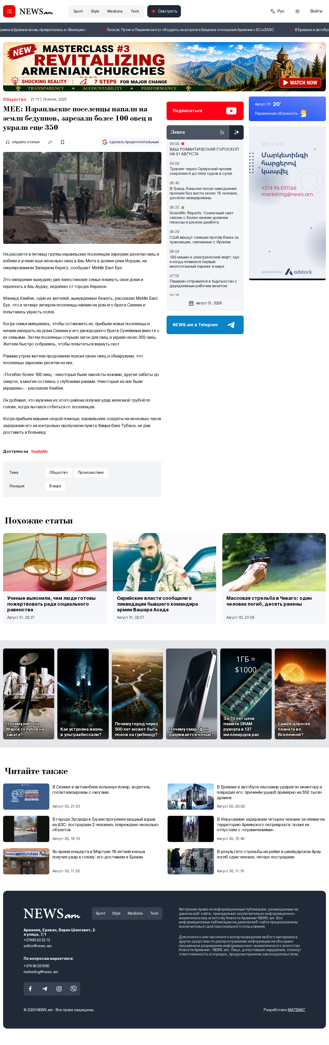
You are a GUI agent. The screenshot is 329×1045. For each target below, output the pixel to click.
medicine (115, 11)
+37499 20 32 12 (37, 940)
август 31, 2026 (209, 303)
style (95, 11)
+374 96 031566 (36, 966)
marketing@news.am (41, 972)
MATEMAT (296, 1010)
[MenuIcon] (9, 11)
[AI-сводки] (236, 132)
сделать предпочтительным (134, 142)
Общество (14, 99)
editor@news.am (38, 946)
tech (135, 11)
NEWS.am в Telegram (195, 324)
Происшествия (91, 472)
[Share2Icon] (50, 142)
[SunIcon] (297, 11)
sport (78, 11)
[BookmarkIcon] (62, 142)
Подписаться (187, 110)
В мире (55, 486)
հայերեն (39, 451)
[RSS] (222, 132)
